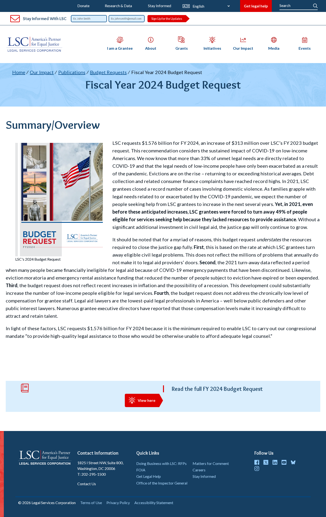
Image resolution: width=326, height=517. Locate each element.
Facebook (256, 462)
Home (18, 72)
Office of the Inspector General (161, 483)
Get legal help (256, 6)
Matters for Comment (211, 463)
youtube (284, 462)
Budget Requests (108, 72)
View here (146, 400)
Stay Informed (159, 5)
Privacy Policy (118, 502)
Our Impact (42, 72)
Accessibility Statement (153, 502)
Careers (199, 470)
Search (315, 5)
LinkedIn (275, 462)
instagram (256, 468)
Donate (83, 5)
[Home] (36, 44)
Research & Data (118, 5)
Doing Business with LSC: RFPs (161, 463)
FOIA (140, 470)
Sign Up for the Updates (166, 19)
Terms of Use (91, 502)
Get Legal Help (148, 476)
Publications (71, 72)
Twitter (265, 462)
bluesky (293, 462)
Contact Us (86, 483)
